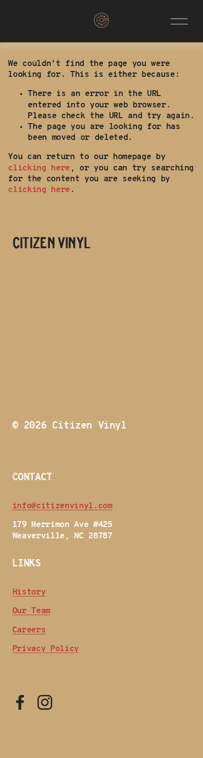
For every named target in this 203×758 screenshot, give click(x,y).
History (29, 592)
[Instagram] (45, 702)
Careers (29, 630)
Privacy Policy (45, 649)
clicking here (39, 168)
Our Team (31, 611)
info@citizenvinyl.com (62, 506)
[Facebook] (20, 702)
